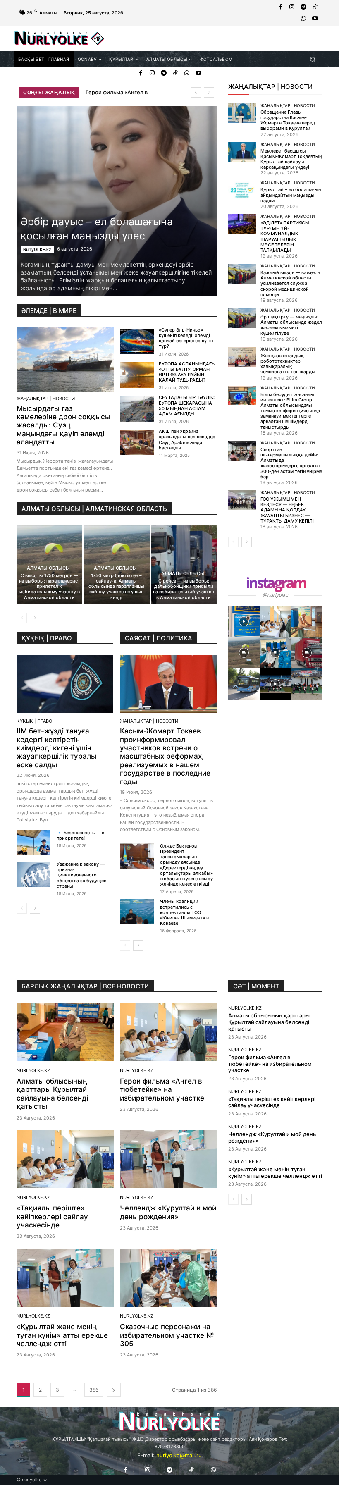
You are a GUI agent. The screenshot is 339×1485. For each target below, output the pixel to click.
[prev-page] (22, 618)
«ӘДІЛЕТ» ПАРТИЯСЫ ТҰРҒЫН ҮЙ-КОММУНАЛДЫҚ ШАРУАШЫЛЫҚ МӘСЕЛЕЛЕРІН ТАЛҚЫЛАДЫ (284, 236)
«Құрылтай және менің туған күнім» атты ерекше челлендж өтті (62, 1335)
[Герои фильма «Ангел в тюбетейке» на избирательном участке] (168, 1032)
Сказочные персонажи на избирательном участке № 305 (167, 1335)
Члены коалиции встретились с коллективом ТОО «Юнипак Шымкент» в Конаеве (184, 912)
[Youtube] (315, 18)
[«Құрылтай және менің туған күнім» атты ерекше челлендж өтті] (65, 1278)
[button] (313, 59)
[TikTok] (315, 7)
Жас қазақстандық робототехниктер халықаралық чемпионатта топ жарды (287, 364)
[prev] (196, 92)
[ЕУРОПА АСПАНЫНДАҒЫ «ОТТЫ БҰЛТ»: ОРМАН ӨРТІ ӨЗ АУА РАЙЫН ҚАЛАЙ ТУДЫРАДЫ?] (137, 375)
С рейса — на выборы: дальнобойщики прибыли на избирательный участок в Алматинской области (183, 589)
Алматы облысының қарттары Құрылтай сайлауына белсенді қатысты (52, 1093)
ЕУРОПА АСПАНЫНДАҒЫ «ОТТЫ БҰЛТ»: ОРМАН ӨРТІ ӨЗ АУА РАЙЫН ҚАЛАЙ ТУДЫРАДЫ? (187, 372)
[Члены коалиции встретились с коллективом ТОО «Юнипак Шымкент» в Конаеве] (137, 911)
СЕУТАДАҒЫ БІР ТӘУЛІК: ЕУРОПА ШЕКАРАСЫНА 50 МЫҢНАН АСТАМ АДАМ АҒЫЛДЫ (187, 405)
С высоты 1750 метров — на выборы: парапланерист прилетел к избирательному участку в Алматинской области (49, 586)
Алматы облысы (48, 568)
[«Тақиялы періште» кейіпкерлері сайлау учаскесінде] (65, 1159)
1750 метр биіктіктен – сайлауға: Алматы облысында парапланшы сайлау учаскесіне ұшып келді (116, 586)
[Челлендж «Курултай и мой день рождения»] (168, 1159)
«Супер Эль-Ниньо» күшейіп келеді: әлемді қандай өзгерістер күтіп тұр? (186, 338)
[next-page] (35, 618)
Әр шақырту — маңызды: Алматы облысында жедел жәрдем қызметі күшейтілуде (291, 325)
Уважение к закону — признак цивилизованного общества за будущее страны (81, 875)
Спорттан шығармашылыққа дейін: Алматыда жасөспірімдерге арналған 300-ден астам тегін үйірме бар (291, 463)
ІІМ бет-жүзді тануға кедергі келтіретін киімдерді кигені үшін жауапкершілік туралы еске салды (56, 748)
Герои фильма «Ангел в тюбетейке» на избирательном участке (162, 1089)
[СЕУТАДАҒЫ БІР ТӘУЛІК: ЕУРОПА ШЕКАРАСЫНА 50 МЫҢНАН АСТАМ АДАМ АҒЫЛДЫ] (137, 409)
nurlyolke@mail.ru (179, 1455)
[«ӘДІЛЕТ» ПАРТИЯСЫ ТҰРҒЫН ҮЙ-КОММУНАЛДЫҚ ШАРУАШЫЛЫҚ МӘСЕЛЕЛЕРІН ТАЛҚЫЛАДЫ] (242, 224)
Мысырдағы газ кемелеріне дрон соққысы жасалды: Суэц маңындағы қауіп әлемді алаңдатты (63, 425)
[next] (209, 92)
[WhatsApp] (303, 18)
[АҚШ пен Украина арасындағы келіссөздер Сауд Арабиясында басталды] (137, 443)
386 (93, 1390)
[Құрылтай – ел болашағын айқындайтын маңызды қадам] (242, 191)
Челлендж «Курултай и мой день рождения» (168, 1212)
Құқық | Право (34, 721)
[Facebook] (280, 7)
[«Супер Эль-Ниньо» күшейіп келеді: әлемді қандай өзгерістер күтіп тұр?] (137, 341)
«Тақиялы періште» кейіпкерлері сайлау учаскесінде (52, 1216)
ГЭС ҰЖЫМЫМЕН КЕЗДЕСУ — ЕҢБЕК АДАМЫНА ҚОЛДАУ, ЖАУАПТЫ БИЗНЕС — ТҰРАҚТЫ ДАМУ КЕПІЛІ (287, 510)
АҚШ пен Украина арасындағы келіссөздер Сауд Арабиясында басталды (187, 439)
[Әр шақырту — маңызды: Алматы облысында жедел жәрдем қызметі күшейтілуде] (242, 318)
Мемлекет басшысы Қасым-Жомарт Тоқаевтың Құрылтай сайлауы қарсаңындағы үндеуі (291, 159)
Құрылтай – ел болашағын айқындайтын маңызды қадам (290, 194)
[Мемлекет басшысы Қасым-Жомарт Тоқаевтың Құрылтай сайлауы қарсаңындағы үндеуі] (242, 152)
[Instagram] (292, 7)
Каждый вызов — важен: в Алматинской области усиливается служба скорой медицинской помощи (290, 283)
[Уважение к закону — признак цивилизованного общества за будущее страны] (33, 874)
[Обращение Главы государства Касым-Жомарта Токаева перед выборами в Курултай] (242, 113)
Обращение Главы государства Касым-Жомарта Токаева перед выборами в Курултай (287, 120)
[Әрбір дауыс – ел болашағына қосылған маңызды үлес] (117, 201)
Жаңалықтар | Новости (46, 398)
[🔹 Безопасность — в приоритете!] (33, 842)
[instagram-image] (244, 621)
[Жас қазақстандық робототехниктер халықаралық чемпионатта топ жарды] (242, 357)
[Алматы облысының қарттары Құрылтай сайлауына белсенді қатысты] (65, 1032)
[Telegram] (303, 7)
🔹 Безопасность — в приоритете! (80, 835)
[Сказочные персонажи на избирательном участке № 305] (168, 1278)
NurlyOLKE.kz (37, 249)
